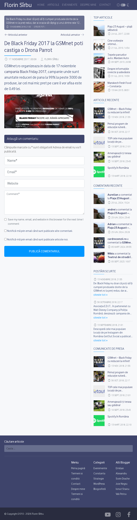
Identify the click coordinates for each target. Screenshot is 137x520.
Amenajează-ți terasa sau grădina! (119, 155)
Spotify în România (118, 167)
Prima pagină (78, 468)
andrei (112, 209)
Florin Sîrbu (18, 5)
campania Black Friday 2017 (25, 71)
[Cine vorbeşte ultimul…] (99, 44)
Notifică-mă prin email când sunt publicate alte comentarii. (40, 231)
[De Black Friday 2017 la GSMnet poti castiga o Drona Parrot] (99, 198)
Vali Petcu (121, 494)
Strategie (98, 478)
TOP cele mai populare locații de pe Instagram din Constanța (120, 143)
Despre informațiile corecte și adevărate (119, 70)
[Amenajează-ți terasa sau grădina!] (99, 157)
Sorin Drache (123, 478)
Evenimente (69, 5)
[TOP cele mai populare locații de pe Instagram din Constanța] (99, 142)
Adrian (112, 224)
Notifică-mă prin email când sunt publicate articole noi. (37, 239)
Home (41, 5)
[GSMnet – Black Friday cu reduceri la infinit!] (99, 113)
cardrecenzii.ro (117, 239)
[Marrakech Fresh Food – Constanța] (99, 87)
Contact (105, 5)
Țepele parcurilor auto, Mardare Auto (118, 56)
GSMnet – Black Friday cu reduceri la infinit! (119, 110)
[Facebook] (108, 514)
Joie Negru (121, 483)
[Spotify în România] (99, 171)
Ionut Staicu (122, 489)
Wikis (111, 253)
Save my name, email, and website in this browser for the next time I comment (45, 221)
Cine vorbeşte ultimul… (115, 42)
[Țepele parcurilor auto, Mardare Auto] (99, 58)
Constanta (99, 473)
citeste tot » (39, 27)
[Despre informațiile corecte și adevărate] (99, 72)
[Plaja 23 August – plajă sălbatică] (99, 30)
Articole (53, 5)
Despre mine (88, 5)
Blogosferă (99, 489)
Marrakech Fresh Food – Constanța (119, 84)
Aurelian (113, 194)
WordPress (99, 483)
